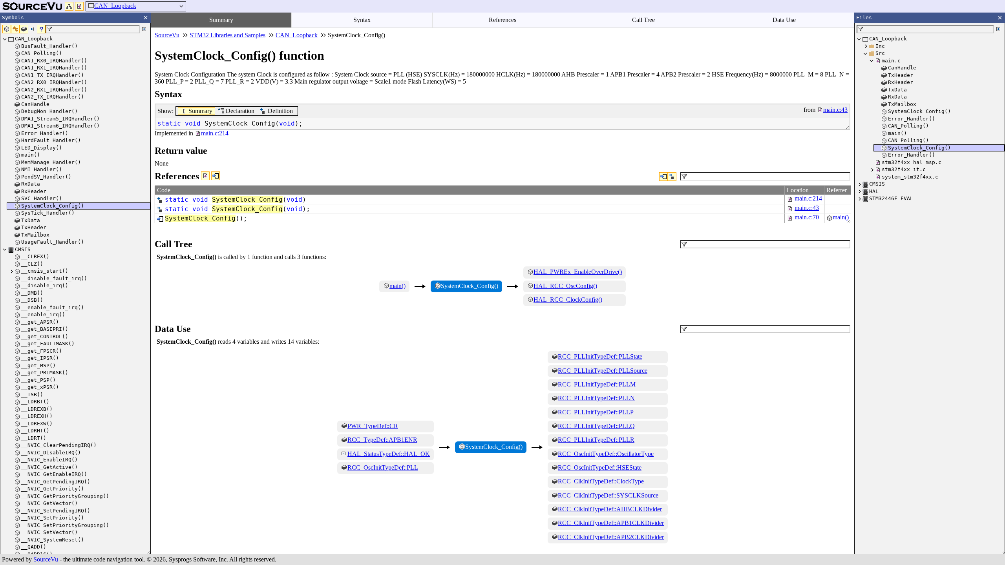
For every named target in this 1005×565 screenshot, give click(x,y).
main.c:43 (807, 207)
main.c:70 (807, 217)
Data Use (784, 19)
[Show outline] (69, 6)
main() (841, 217)
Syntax (362, 19)
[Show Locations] (205, 175)
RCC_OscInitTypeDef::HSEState (599, 467)
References (502, 19)
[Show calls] (663, 176)
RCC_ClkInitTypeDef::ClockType (601, 481)
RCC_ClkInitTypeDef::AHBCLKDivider (610, 509)
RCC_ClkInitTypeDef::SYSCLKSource (608, 495)
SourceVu (45, 559)
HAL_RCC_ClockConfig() (568, 299)
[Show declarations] (672, 176)
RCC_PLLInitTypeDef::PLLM (597, 384)
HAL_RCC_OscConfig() (565, 285)
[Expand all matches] (144, 29)
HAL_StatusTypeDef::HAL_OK (388, 453)
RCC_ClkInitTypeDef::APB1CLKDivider (611, 522)
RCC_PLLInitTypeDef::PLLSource (602, 370)
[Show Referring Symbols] (215, 175)
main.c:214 (808, 198)
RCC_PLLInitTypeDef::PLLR (596, 439)
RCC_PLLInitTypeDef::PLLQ (596, 426)
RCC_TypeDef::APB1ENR (382, 439)
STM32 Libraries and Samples (227, 35)
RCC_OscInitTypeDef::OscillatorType (606, 453)
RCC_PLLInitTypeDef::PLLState (600, 356)
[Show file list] (79, 6)
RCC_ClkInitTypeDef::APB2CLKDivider (611, 537)
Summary (221, 19)
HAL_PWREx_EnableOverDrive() (578, 271)
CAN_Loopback (115, 5)
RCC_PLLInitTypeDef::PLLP (596, 412)
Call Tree (643, 19)
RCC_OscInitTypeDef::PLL (382, 467)
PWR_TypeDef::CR (372, 426)
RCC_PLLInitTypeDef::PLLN (596, 398)
